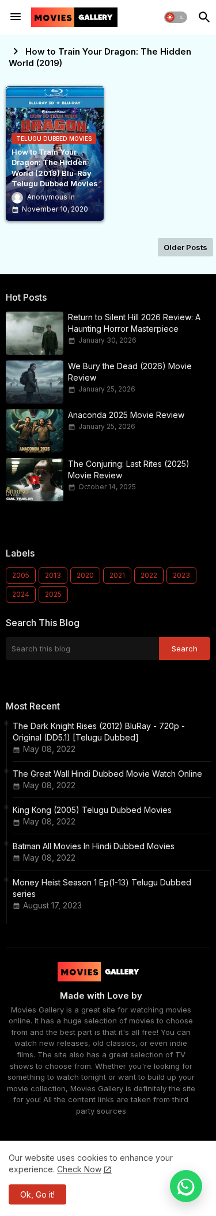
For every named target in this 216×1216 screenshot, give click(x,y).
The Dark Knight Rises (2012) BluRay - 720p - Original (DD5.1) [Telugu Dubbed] (99, 731)
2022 (149, 575)
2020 (85, 575)
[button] (175, 17)
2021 (117, 575)
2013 (53, 575)
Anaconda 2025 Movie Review (126, 415)
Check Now (79, 1169)
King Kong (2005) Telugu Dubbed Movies (92, 810)
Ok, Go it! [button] (37, 1194)
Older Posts (185, 247)
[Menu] (15, 17)
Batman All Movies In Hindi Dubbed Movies (94, 846)
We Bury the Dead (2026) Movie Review (130, 371)
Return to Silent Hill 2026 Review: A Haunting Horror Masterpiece (134, 322)
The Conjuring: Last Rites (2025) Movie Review (129, 469)
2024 (20, 594)
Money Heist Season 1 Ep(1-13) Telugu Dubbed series (102, 888)
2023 (181, 575)
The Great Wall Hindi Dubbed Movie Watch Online (107, 773)
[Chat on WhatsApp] (186, 1186)
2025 (53, 594)
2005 (20, 575)
